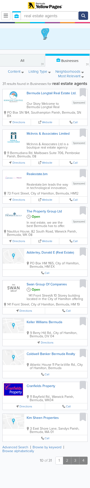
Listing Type (38, 72)
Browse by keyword (47, 447)
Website (47, 122)
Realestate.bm (37, 174)
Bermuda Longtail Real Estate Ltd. (51, 93)
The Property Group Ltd (44, 211)
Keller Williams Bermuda (44, 322)
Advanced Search (15, 447)
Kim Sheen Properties (43, 417)
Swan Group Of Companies (47, 284)
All (31, 62)
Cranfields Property (41, 385)
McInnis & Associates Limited (48, 133)
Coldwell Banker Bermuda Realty (51, 353)
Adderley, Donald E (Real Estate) (50, 252)
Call (75, 122)
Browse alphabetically (18, 451)
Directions (18, 122)
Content (14, 72)
